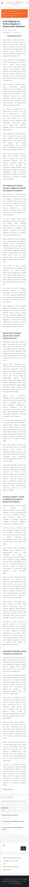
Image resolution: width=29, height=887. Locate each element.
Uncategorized (7, 32)
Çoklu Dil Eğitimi (14, 3)
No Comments (17, 32)
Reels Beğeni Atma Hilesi (11, 866)
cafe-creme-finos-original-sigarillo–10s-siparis (13, 821)
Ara (4, 845)
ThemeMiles (17, 883)
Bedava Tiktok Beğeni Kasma (12, 858)
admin (5, 30)
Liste (4, 863)
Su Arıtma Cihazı (8, 789)
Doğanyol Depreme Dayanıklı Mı (10, 815)
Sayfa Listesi (6, 869)
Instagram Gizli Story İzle (10, 861)
